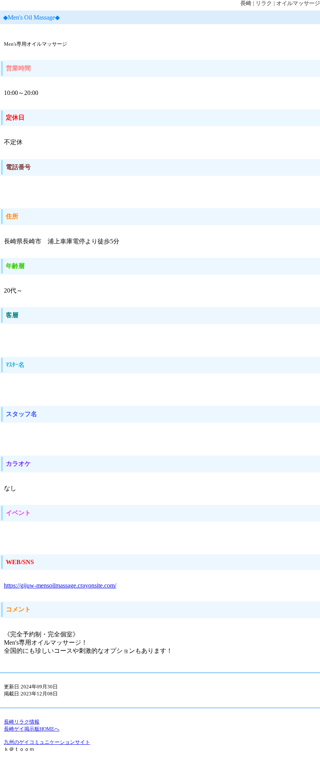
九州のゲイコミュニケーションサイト (47, 742)
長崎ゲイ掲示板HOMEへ (31, 729)
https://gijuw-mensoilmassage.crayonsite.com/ (60, 585)
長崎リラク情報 (21, 722)
